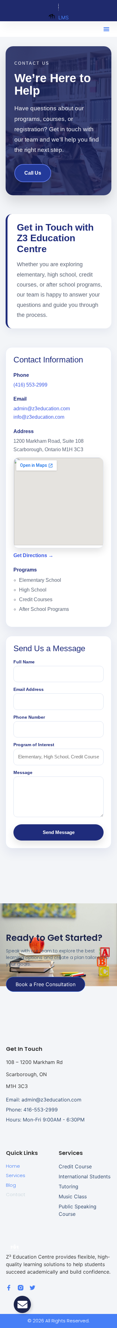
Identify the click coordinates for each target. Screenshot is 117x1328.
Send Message (59, 832)
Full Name (24, 662)
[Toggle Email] (22, 1304)
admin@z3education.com (41, 408)
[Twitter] (32, 1288)
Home (13, 1166)
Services (15, 1175)
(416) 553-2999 (30, 384)
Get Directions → (33, 555)
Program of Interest (33, 744)
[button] (106, 29)
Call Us (32, 173)
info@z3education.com (38, 417)
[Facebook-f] (9, 1288)
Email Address (28, 689)
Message (22, 772)
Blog (11, 1185)
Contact (15, 1194)
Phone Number (29, 717)
